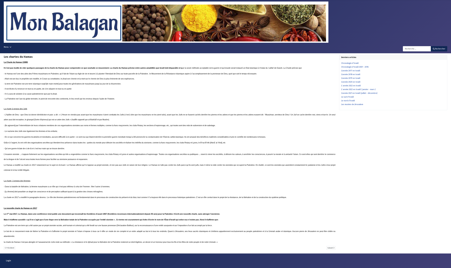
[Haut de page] (447, 263)
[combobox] (417, 48)
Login (8, 260)
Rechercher (440, 49)
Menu (6, 47)
